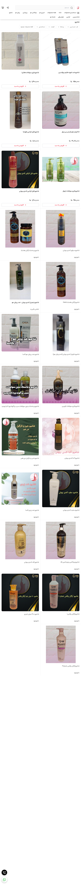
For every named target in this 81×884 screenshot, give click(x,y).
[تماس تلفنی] (4, 872)
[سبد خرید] (3, 7)
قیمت (52, 27)
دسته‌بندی (42, 27)
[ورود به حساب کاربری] (8, 8)
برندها (62, 27)
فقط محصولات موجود (26, 27)
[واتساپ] (4, 879)
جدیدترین (73, 27)
